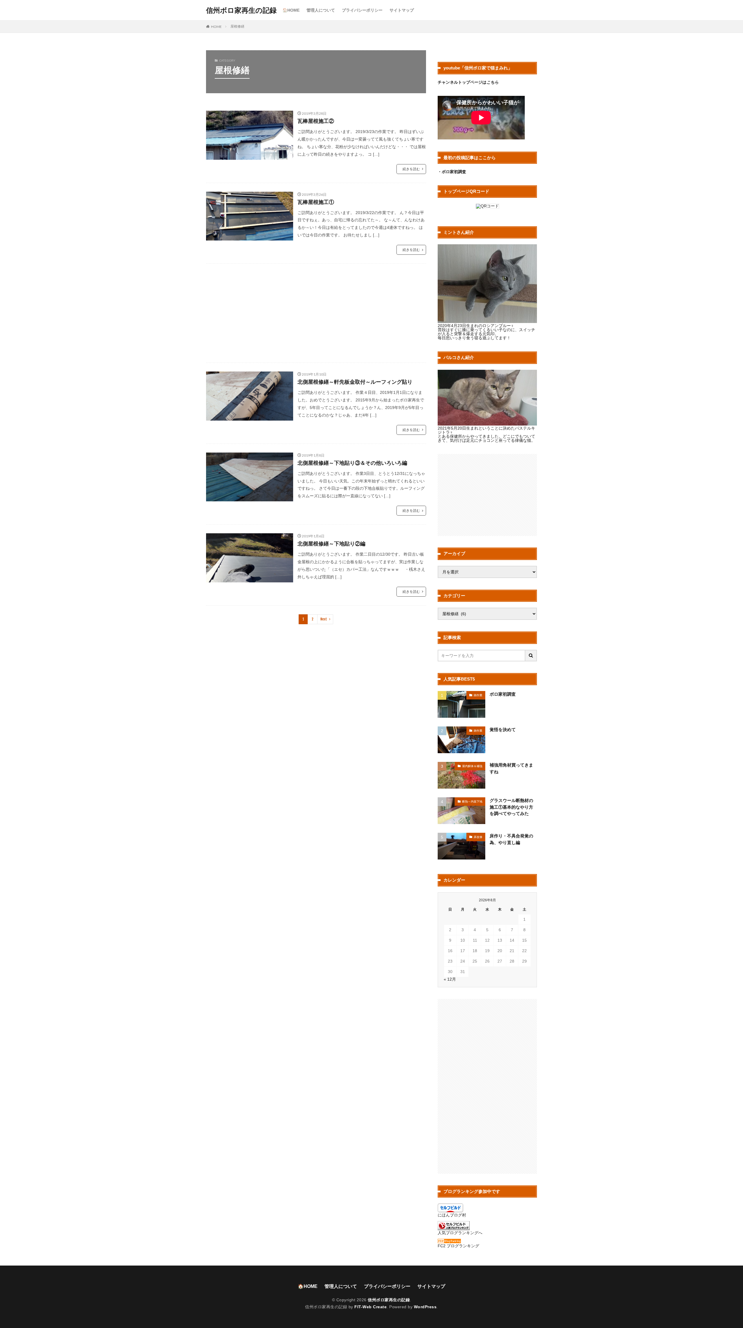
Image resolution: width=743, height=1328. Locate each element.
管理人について (320, 10)
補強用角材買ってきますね (511, 768)
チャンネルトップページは (462, 82)
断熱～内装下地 (472, 801)
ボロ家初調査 (503, 694)
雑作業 (478, 695)
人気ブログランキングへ (460, 1232)
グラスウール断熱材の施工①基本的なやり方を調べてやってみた (511, 807)
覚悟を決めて (503, 729)
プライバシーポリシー (362, 10)
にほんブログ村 (452, 1215)
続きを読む (411, 169)
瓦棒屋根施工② (315, 121)
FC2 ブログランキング (458, 1245)
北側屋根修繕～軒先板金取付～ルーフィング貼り (354, 382)
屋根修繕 (237, 26)
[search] (531, 655)
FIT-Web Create (370, 1306)
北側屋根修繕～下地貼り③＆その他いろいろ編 (352, 463)
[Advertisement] (316, 313)
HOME (216, 26)
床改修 (478, 837)
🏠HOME (291, 10)
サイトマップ (401, 10)
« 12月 (450, 979)
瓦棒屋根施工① (315, 202)
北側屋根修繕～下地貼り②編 (331, 544)
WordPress (425, 1306)
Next (323, 619)
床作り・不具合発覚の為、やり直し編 (511, 839)
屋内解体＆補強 (472, 766)
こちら (492, 82)
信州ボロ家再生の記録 (241, 10)
